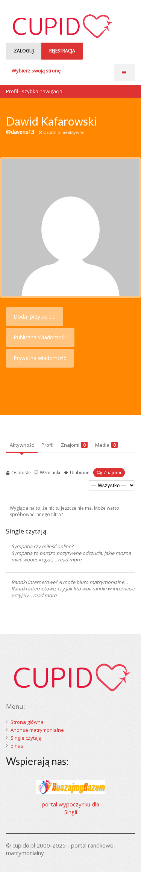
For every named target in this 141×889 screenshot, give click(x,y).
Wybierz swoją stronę (36, 70)
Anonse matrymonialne (37, 730)
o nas (17, 745)
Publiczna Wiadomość (40, 337)
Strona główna (27, 722)
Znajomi (73, 444)
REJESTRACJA (62, 51)
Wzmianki (50, 472)
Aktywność (22, 444)
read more (69, 559)
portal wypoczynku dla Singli (70, 807)
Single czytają (26, 737)
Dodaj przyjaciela (35, 316)
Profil (47, 444)
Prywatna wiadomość (40, 358)
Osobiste (21, 472)
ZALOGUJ (24, 51)
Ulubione (79, 472)
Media (105, 444)
